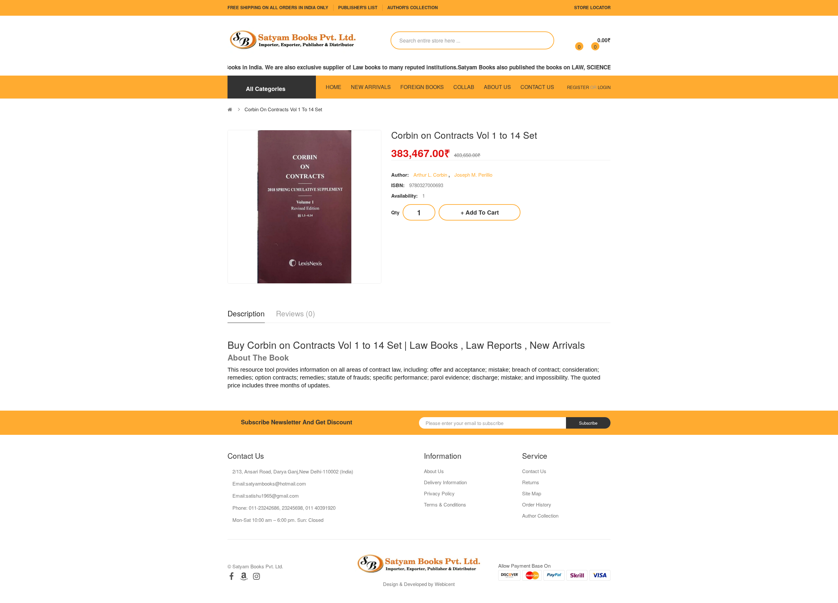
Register (578, 87)
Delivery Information (445, 482)
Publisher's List (357, 7)
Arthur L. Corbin (430, 174)
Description (246, 313)
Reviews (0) (295, 313)
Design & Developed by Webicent (419, 583)
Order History (536, 504)
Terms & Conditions (445, 504)
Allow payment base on (524, 565)
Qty (395, 212)
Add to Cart (482, 212)
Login (604, 87)
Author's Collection (412, 7)
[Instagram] (256, 576)
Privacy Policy (439, 493)
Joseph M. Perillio (473, 174)
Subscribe (588, 423)
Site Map (531, 493)
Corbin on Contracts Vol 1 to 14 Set (283, 109)
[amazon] (244, 576)
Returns (530, 482)
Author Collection (540, 515)
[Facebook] (231, 576)
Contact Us (534, 471)
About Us (434, 471)
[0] (574, 40)
